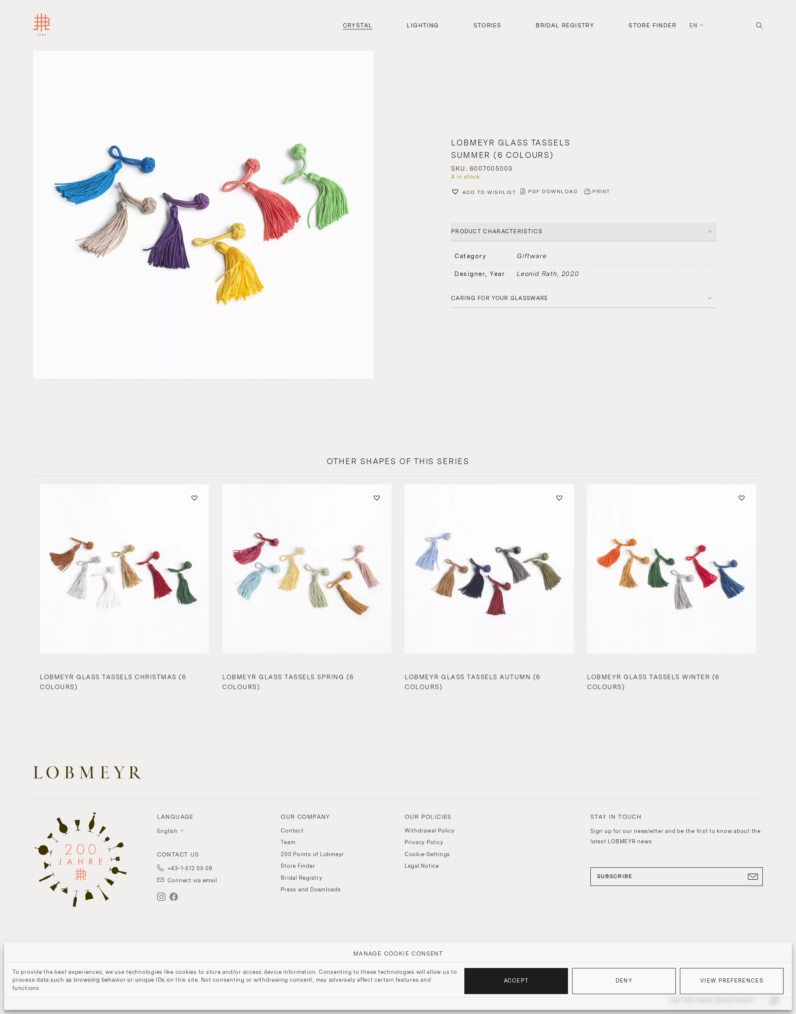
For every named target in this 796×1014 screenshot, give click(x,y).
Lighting (423, 25)
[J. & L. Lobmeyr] (41, 25)
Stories (487, 25)
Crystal (358, 25)
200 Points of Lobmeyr (312, 854)
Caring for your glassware (499, 298)
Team (288, 842)
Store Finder (652, 25)
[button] (212, 216)
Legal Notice (422, 866)
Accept (516, 981)
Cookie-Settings (427, 854)
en (693, 25)
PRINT (601, 191)
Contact (292, 831)
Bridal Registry (565, 25)
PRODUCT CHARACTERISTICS (496, 231)
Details (124, 676)
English (167, 831)
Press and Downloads (311, 889)
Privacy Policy (424, 842)
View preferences (731, 981)
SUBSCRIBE (615, 876)
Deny (624, 981)
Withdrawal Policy (430, 831)
